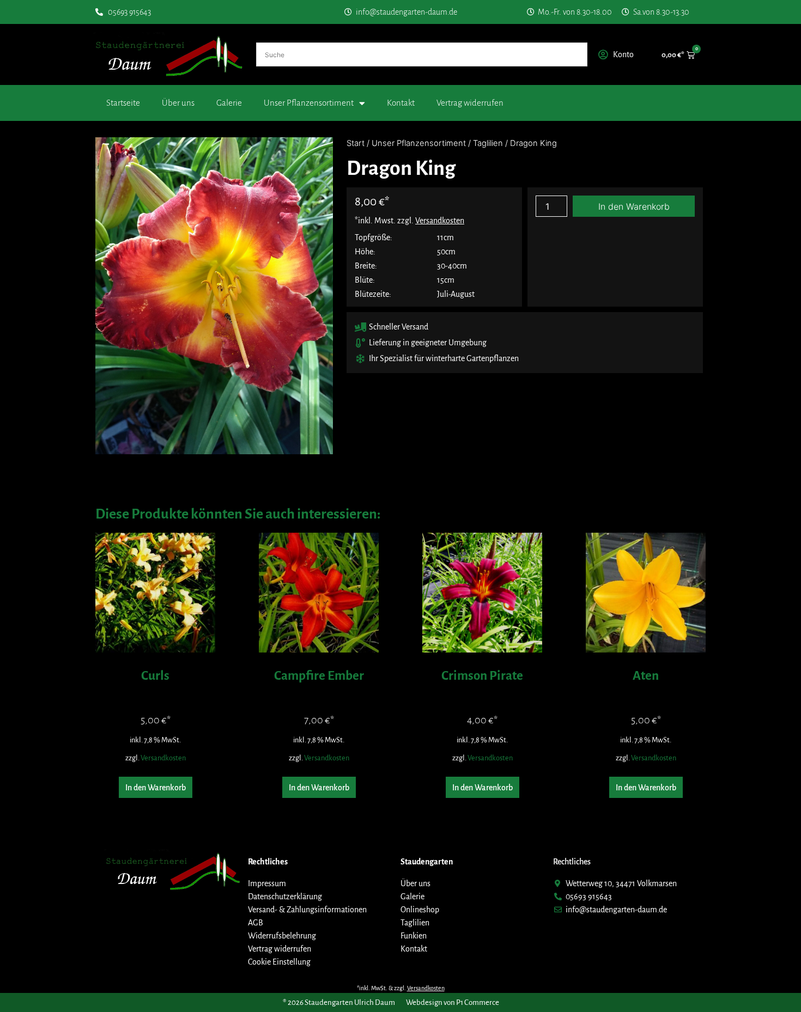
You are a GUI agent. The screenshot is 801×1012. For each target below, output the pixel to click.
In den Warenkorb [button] (155, 787)
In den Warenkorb (634, 206)
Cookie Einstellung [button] (279, 962)
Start (356, 143)
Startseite (123, 102)
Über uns (178, 102)
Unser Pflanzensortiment (309, 102)
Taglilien (488, 143)
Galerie (229, 102)
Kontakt (401, 102)
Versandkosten (163, 758)
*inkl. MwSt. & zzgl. (401, 988)
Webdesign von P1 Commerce (452, 1002)
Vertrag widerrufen (469, 102)
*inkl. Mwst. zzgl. (409, 220)
